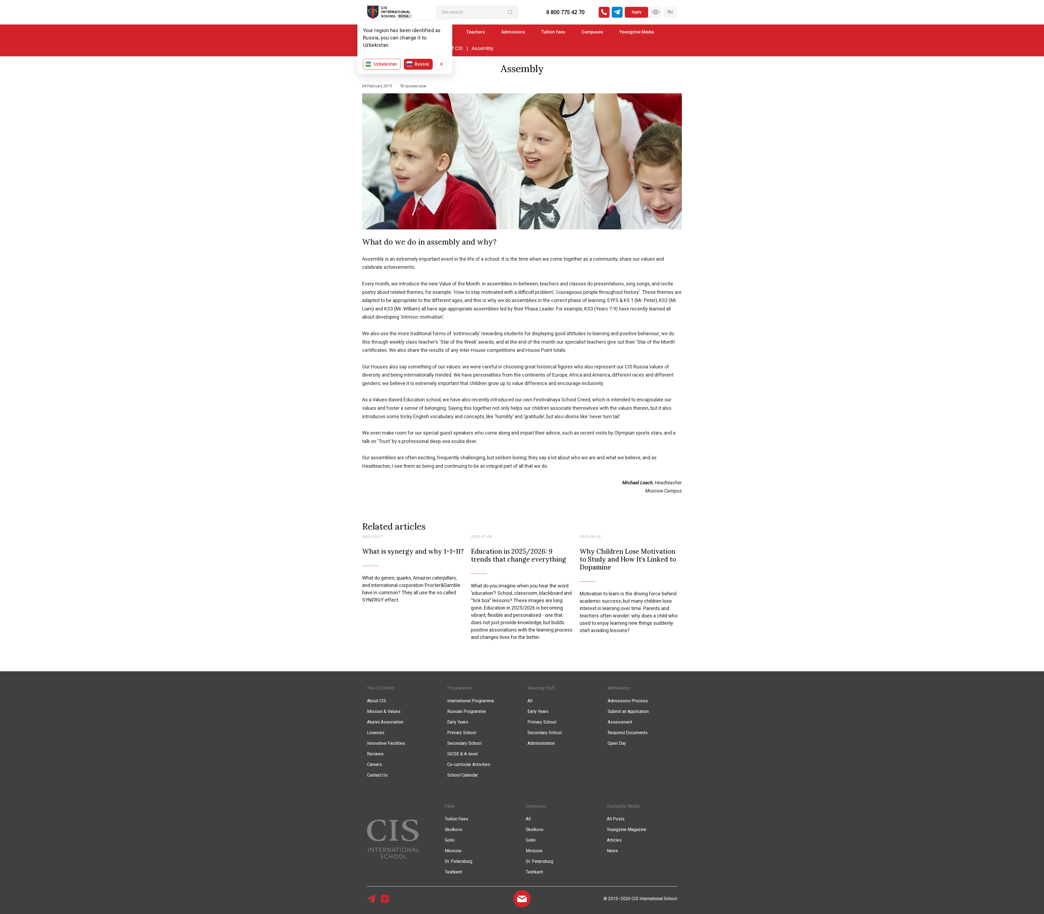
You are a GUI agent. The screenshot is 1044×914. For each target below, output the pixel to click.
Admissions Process (628, 700)
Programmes (459, 688)
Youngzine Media (636, 32)
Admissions (513, 32)
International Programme (470, 700)
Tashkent (453, 872)
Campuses (592, 32)
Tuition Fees (456, 818)
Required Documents (628, 732)
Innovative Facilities (386, 743)
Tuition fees (553, 32)
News (612, 850)
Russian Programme (466, 711)
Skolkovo (453, 829)
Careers (374, 764)
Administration (541, 743)
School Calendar (462, 775)
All (529, 700)
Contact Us (377, 775)
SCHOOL (388, 16)
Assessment (620, 722)
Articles (614, 840)
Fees (450, 806)
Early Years (457, 722)
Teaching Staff (541, 688)
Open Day (617, 743)
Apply (636, 12)
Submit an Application (628, 711)
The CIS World (380, 688)
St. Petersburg (458, 861)
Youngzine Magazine (626, 829)
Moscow (453, 850)
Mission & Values (383, 711)
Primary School (461, 732)
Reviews (375, 753)
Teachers (475, 32)
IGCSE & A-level (462, 753)
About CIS (376, 700)
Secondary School (464, 743)
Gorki (450, 840)
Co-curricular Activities (468, 764)
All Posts (615, 818)
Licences (375, 732)
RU (670, 12)
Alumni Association (385, 722)
